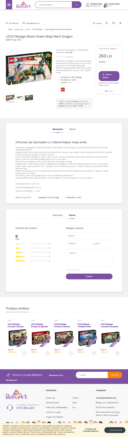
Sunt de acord (116, 430)
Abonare (115, 375)
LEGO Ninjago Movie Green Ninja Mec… (59, 29)
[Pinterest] (120, 23)
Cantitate (102, 62)
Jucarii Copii (19, 29)
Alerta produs (107, 76)
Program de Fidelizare (54, 417)
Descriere (57, 129)
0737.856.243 (13, 23)
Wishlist (110, 91)
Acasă (10, 29)
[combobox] (53, 4)
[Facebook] (107, 23)
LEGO (28, 29)
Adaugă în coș (24, 353)
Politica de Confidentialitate (90, 430)
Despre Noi (50, 398)
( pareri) (69, 57)
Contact (99, 23)
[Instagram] (113, 23)
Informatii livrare (52, 402)
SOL (74, 407)
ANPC (74, 402)
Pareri (72, 129)
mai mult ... (69, 52)
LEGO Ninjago (37, 29)
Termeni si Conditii (53, 412)
